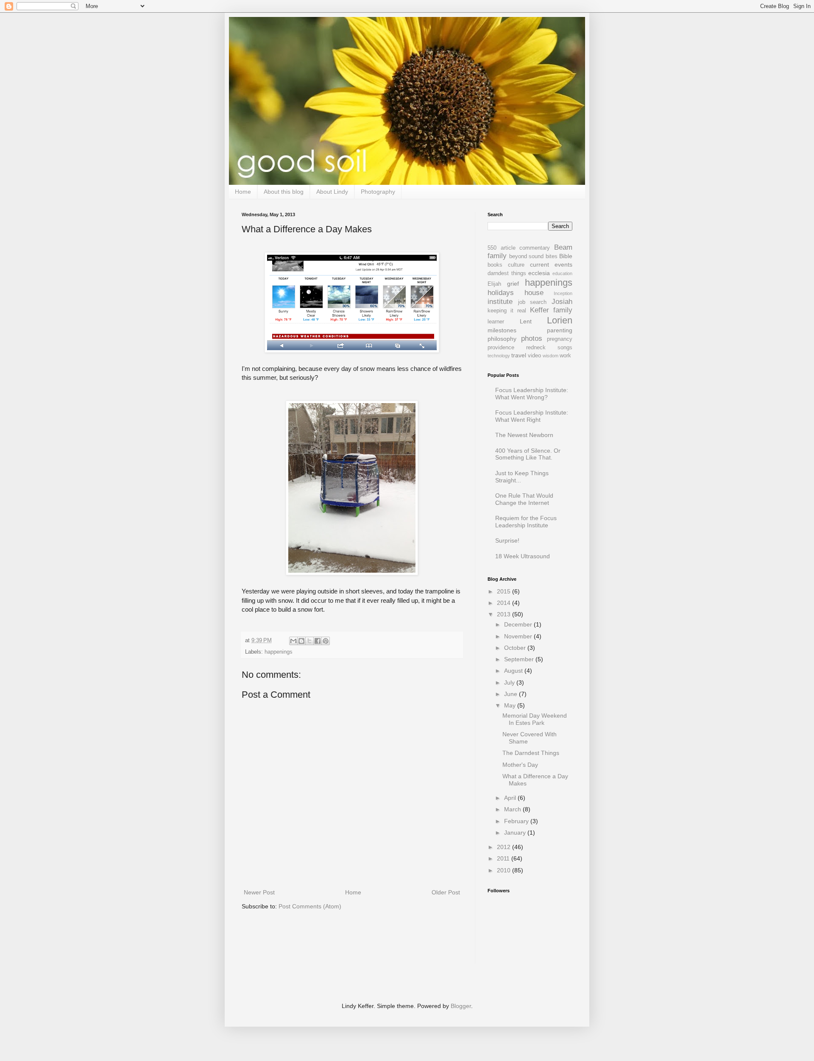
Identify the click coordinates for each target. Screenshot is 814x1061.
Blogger (461, 1006)
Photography (378, 191)
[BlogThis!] (301, 641)
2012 (504, 847)
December (519, 624)
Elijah (494, 284)
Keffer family (551, 310)
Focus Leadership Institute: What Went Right (531, 416)
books (495, 265)
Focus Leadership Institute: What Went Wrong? (531, 394)
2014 (504, 602)
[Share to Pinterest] (325, 641)
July (510, 682)
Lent (526, 321)
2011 (504, 858)
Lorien (559, 320)
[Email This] (293, 641)
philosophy (502, 338)
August (514, 670)
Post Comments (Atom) (310, 906)
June (511, 694)
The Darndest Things (530, 752)
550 (492, 248)
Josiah (562, 302)
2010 (504, 870)
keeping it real (507, 311)
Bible (565, 256)
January (515, 832)
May (510, 705)
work (565, 356)
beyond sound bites (533, 256)
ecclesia (539, 273)
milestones (502, 330)
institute (500, 302)
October (515, 647)
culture (516, 265)
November (519, 636)
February (517, 821)
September (519, 659)
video (534, 356)
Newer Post (259, 892)
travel (518, 355)
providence (501, 348)
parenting (559, 330)
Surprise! (507, 540)
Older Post (446, 892)
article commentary (525, 248)
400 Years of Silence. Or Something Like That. (527, 454)
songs (565, 348)
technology (499, 355)
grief (513, 283)
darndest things (507, 273)
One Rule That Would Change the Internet (524, 499)
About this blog (284, 191)
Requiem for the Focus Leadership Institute (526, 522)
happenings (279, 652)
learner (496, 322)
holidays (501, 293)
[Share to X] (309, 641)
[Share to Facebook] (317, 641)
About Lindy (332, 191)
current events (551, 264)
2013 (504, 614)
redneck (536, 348)
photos (531, 338)
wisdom (550, 355)
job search (532, 302)
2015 (504, 591)
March (513, 809)
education (562, 273)
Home (243, 191)
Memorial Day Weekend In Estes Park (534, 719)
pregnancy (559, 339)
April (511, 797)
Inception (563, 293)
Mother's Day (520, 764)
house (534, 293)
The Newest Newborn (524, 435)
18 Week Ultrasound (522, 556)
